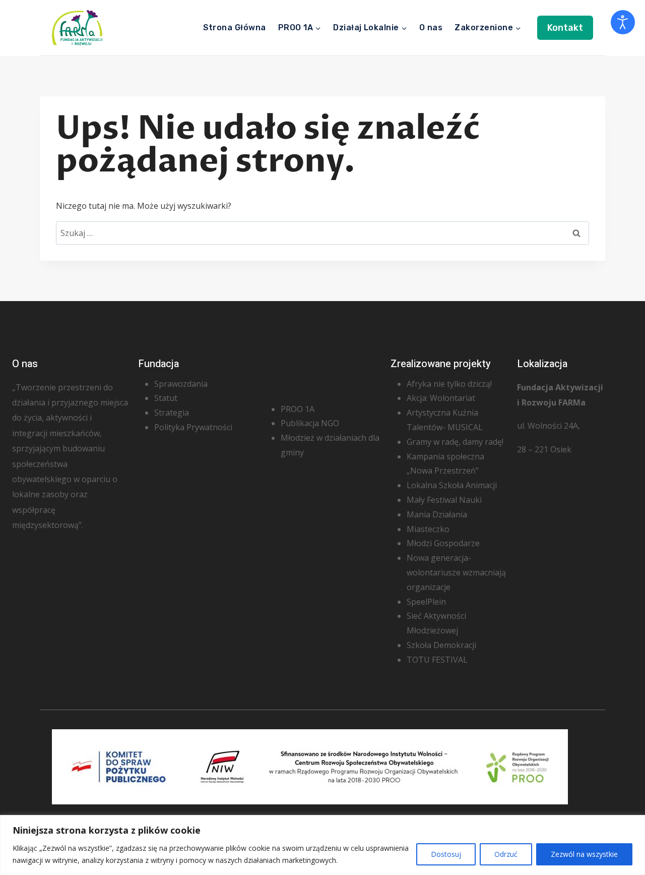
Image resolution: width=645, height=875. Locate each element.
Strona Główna (234, 27)
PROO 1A (297, 409)
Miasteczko (428, 529)
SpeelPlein (426, 601)
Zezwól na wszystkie (584, 854)
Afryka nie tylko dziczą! (449, 383)
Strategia (171, 412)
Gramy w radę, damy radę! (455, 441)
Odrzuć (506, 854)
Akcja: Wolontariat (441, 397)
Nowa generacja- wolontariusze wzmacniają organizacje (456, 572)
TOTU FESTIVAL (437, 659)
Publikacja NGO (310, 423)
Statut (165, 397)
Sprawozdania (181, 383)
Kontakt (565, 27)
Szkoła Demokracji (441, 645)
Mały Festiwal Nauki (444, 499)
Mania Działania (437, 514)
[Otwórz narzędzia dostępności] (623, 22)
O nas (430, 27)
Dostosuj (446, 854)
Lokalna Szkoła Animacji (452, 485)
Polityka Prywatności (193, 427)
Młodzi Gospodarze (443, 543)
